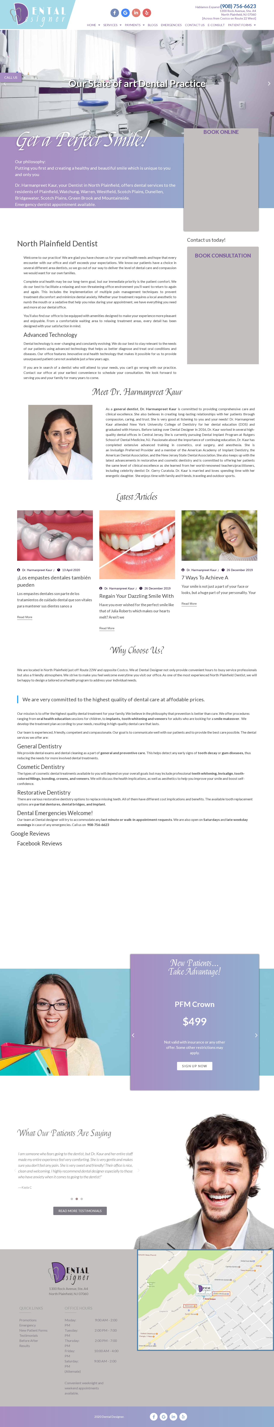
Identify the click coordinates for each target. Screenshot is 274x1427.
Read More (24, 617)
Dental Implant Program (220, 434)
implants (113, 718)
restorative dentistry (58, 799)
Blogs (153, 25)
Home (91, 25)
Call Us (10, 77)
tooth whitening (134, 718)
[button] (4, 83)
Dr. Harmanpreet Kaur (37, 570)
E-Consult (216, 25)
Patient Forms (240, 25)
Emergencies (171, 25)
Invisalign (117, 450)
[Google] (125, 13)
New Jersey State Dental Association (188, 455)
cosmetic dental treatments (56, 773)
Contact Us (195, 25)
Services (110, 25)
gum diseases (232, 753)
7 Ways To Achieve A (205, 577)
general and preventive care (122, 753)
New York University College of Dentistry (163, 424)
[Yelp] (147, 13)
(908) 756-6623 (238, 6)
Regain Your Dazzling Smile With (136, 596)
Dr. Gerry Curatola (160, 470)
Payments (133, 25)
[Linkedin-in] (136, 13)
